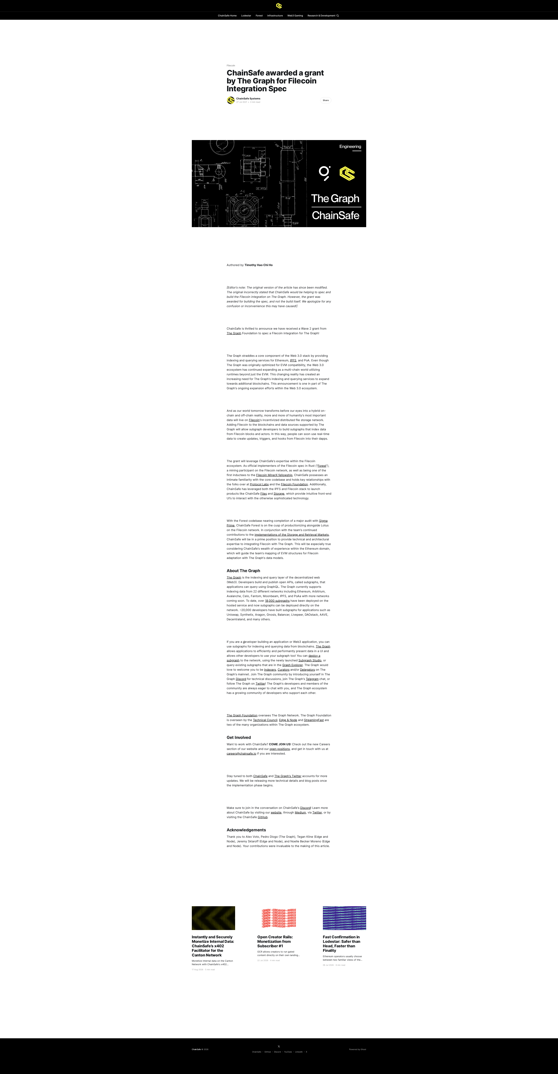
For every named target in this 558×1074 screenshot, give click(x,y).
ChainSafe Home (227, 15)
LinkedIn (299, 1052)
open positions (280, 749)
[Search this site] (337, 15)
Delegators (307, 669)
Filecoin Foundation (294, 484)
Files (263, 493)
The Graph (234, 333)
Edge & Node (288, 720)
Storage (279, 493)
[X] (279, 1046)
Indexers (270, 669)
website (276, 812)
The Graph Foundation (242, 715)
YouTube (288, 1052)
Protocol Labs (259, 484)
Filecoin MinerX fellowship (274, 475)
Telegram (312, 679)
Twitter (260, 683)
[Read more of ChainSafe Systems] (231, 100)
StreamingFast (314, 720)
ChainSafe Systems (248, 98)
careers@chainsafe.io (241, 753)
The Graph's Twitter (287, 776)
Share (326, 100)
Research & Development (321, 15)
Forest (259, 15)
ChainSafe (260, 776)
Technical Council (265, 720)
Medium (300, 812)
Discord (241, 679)
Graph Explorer (292, 665)
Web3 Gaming (295, 15)
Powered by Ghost (357, 1049)
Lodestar (246, 15)
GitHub (263, 817)
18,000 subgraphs (277, 600)
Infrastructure (275, 15)
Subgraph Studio (309, 660)
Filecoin (231, 65)
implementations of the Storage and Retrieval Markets (292, 534)
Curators (283, 669)
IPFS (293, 360)
